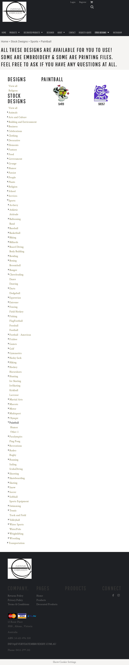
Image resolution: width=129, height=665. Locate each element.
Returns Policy (15, 596)
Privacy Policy (15, 600)
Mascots (13, 404)
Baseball (13, 228)
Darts (12, 288)
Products (41, 600)
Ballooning (15, 219)
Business (13, 126)
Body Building (16, 251)
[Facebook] (113, 595)
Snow (12, 487)
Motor (12, 409)
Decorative (14, 140)
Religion (13, 187)
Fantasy (13, 149)
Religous (13, 90)
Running (13, 460)
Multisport (15, 413)
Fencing (13, 307)
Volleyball (14, 520)
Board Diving (16, 247)
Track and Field (17, 515)
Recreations (15, 446)
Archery (13, 205)
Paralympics (15, 436)
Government (15, 159)
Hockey (13, 367)
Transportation (17, 543)
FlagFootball (16, 321)
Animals (13, 112)
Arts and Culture (18, 117)
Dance (12, 279)
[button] (92, 7)
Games (13, 344)
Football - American (20, 335)
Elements (13, 145)
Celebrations (15, 131)
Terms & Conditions (18, 604)
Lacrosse (14, 395)
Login (72, 2)
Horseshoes (15, 372)
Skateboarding (17, 478)
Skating (13, 483)
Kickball (13, 390)
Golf (11, 349)
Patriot (12, 173)
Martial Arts (16, 399)
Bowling (13, 256)
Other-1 (14, 432)
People (12, 177)
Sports (34, 41)
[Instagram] (118, 595)
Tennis (12, 510)
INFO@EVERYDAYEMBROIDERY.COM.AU (32, 644)
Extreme (13, 302)
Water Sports (16, 524)
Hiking (12, 362)
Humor (12, 168)
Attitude (13, 214)
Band (12, 224)
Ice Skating (15, 381)
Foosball (13, 325)
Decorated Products (46, 604)
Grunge (12, 163)
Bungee (13, 270)
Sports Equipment (19, 501)
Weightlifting (16, 534)
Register (82, 2)
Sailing (12, 464)
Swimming (15, 506)
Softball (13, 497)
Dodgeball (14, 293)
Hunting (13, 376)
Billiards (13, 242)
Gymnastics (15, 353)
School (12, 191)
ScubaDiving (16, 469)
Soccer (12, 492)
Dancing (13, 284)
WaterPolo (15, 529)
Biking (12, 237)
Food (11, 154)
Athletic (13, 210)
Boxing (13, 260)
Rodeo (12, 450)
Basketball (14, 233)
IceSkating (14, 385)
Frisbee (13, 339)
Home (4, 41)
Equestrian (15, 298)
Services (13, 196)
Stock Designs (19, 41)
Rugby (12, 455)
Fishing (13, 316)
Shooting (14, 473)
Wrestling (14, 538)
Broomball (15, 265)
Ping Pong (14, 441)
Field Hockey (16, 311)
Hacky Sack (15, 358)
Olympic (13, 418)
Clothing (13, 136)
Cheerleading (16, 274)
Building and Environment (23, 122)
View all (13, 86)
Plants (12, 182)
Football (13, 330)
